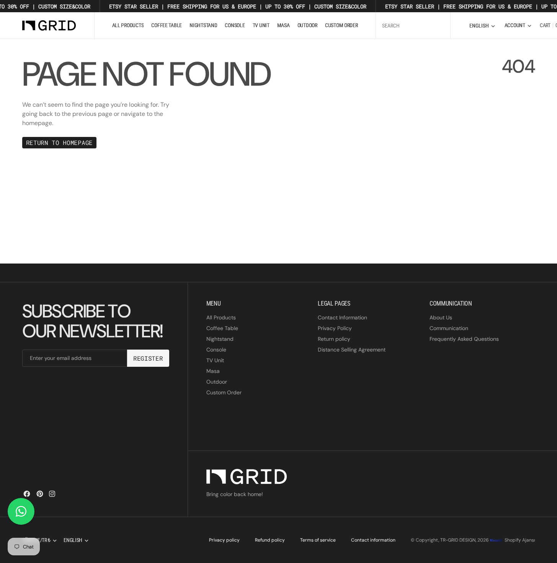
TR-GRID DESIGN (457, 540)
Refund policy (270, 540)
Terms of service (318, 540)
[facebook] (26, 493)
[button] (518, 25)
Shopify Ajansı (520, 540)
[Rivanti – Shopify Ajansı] (496, 540)
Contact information (373, 540)
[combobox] (413, 25)
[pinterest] (39, 493)
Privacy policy (224, 540)
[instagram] (52, 493)
